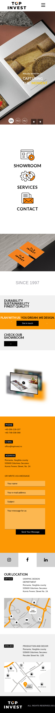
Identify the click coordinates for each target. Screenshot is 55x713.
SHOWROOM (27, 165)
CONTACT (27, 208)
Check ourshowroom (14, 336)
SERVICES (27, 187)
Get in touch (27, 323)
